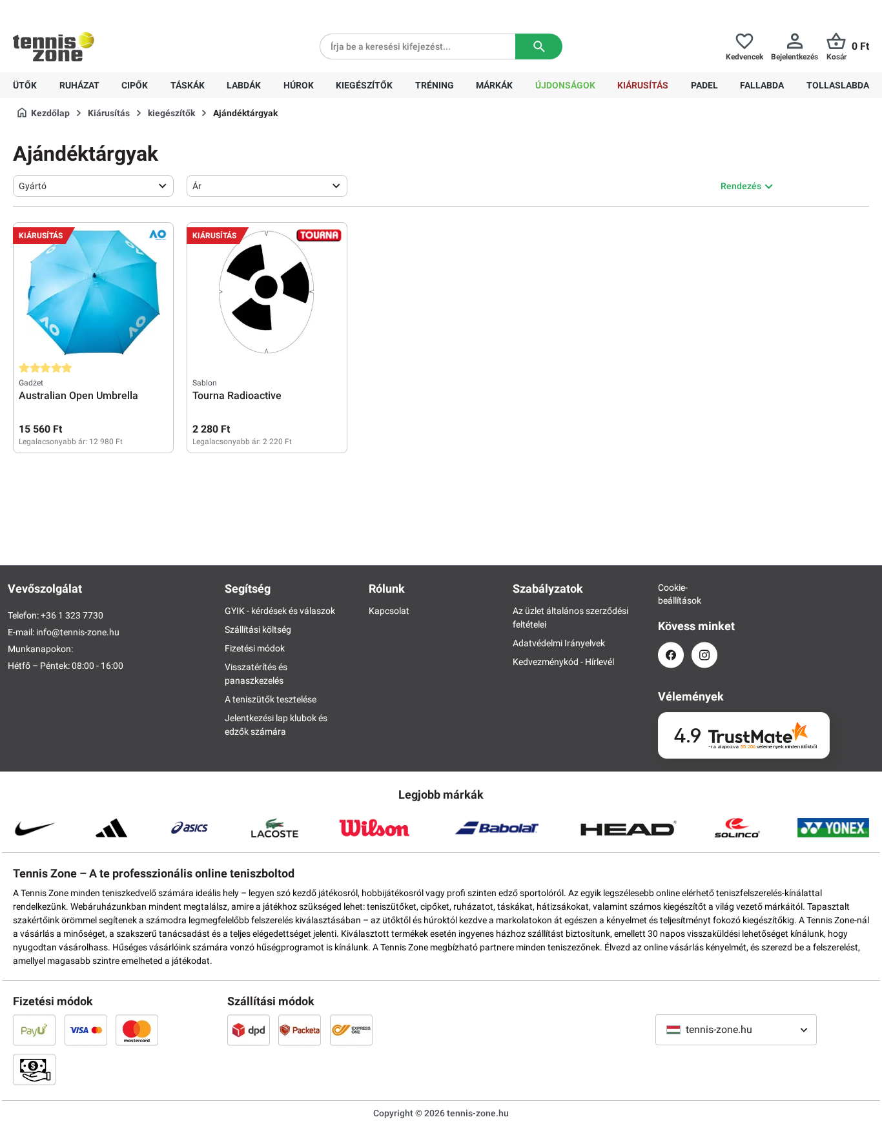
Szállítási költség (258, 629)
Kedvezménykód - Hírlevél (563, 662)
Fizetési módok (255, 648)
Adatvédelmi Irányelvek (559, 643)
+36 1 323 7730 (88, 10)
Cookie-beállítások (671, 594)
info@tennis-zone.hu (77, 632)
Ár (196, 186)
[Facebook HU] (671, 655)
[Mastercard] (137, 1029)
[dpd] (248, 1029)
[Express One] (351, 1029)
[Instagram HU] (704, 655)
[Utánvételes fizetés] (34, 1069)
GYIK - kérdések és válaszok (280, 611)
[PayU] (34, 1029)
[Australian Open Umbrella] (93, 292)
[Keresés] (538, 46)
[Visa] (86, 1029)
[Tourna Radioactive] (267, 292)
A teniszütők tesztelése (270, 699)
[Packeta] (299, 1029)
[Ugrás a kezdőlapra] (53, 46)
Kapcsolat (389, 611)
